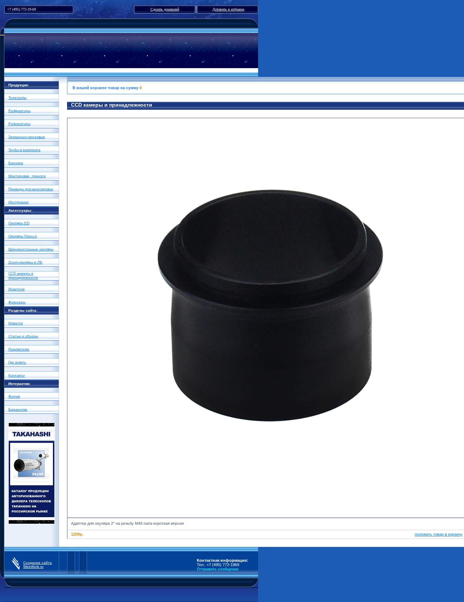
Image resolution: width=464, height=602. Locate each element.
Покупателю (18, 349)
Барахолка (17, 409)
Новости (15, 323)
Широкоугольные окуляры (30, 249)
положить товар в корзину (439, 534)
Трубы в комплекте (24, 150)
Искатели (16, 289)
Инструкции (18, 202)
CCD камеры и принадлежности (23, 275)
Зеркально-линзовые (26, 137)
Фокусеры (16, 302)
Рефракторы (19, 111)
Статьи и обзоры (23, 336)
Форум (14, 396)
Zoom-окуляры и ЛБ (25, 262)
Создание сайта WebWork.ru (37, 565)
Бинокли (15, 163)
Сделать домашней (164, 9)
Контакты (16, 375)
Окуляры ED (18, 223)
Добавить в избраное (228, 9)
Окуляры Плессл (22, 236)
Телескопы (17, 98)
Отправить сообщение (218, 569)
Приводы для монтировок (30, 189)
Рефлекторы (19, 124)
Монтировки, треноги (27, 176)
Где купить (17, 362)
